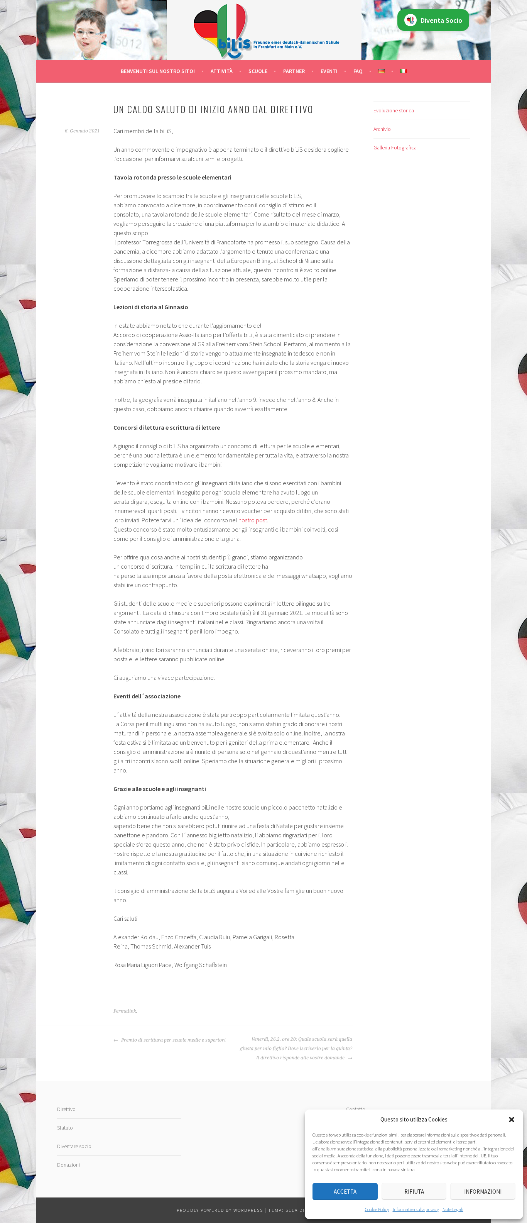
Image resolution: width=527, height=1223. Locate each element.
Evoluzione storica (393, 110)
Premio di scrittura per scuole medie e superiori (173, 1040)
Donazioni (68, 1164)
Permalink (124, 1011)
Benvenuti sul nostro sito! (158, 71)
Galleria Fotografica (395, 147)
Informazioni (483, 1191)
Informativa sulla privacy (416, 1209)
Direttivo (66, 1109)
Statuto (65, 1127)
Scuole (257, 71)
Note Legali (453, 1209)
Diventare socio (74, 1146)
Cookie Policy (377, 1209)
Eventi (329, 71)
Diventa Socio (441, 20)
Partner (294, 71)
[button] (511, 1119)
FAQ (358, 71)
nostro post (252, 520)
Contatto (355, 1109)
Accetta (345, 1191)
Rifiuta (414, 1191)
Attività (222, 71)
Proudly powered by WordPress (220, 1210)
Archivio (382, 128)
